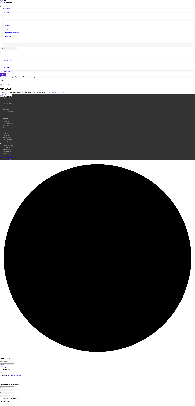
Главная (6, 56)
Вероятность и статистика (12, 32)
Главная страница (59, 92)
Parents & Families (7, 147)
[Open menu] (0, 4)
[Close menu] (0, 6)
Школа (6, 21)
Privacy (6, 159)
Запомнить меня (6, 369)
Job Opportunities (7, 139)
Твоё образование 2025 (6, 157)
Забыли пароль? (4, 367)
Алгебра (7, 25)
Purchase (23, 159)
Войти (14, 404)
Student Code (6, 137)
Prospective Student (8, 145)
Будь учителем (8, 71)
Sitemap (17, 159)
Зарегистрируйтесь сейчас (14, 375)
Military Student (7, 153)
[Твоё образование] (6, 2)
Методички (6, 109)
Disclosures (6, 135)
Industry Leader (7, 151)
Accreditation (6, 133)
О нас (4, 113)
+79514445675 (7, 98)
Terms (11, 159)
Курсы (6, 63)
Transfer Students (7, 149)
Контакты (5, 118)
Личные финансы (10, 15)
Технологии (6, 125)
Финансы (6, 12)
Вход (3, 74)
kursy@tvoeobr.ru (8, 103)
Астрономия (8, 29)
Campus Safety (6, 141)
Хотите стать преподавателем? (10, 398)
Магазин (6, 67)
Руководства (7, 60)
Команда (5, 115)
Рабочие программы (8, 111)
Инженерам (6, 121)
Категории (8, 8)
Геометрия (8, 36)
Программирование (8, 123)
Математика (8, 40)
